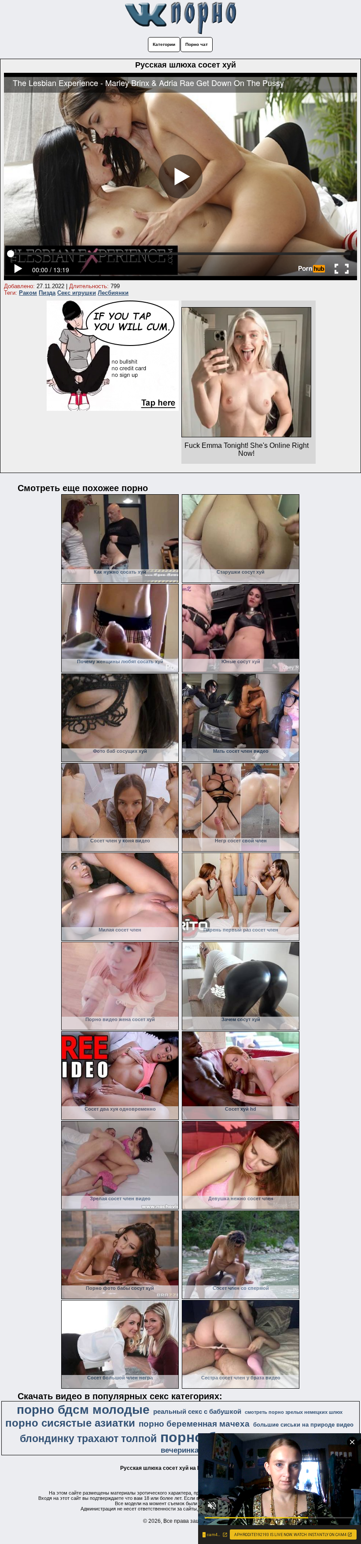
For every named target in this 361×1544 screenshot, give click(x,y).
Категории (164, 44)
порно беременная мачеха (194, 1423)
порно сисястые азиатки (70, 1423)
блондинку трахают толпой (88, 1438)
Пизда (47, 292)
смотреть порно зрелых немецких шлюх (294, 1412)
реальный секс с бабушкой (197, 1411)
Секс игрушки (76, 292)
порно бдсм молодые (83, 1409)
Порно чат (196, 44)
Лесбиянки (113, 292)
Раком (28, 292)
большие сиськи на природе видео (303, 1424)
